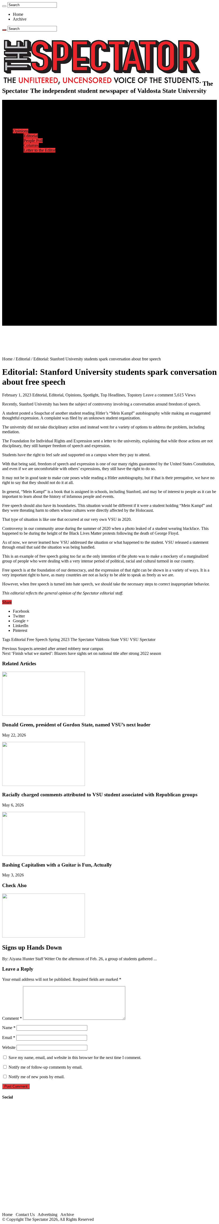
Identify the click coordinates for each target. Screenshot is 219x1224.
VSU (124, 639)
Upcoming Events (28, 294)
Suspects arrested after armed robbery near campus (52, 648)
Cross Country (36, 193)
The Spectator (82, 639)
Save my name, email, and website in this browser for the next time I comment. (75, 1057)
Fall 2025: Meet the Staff (44, 308)
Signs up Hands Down (32, 947)
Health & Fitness (38, 188)
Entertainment (24, 241)
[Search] (4, 6)
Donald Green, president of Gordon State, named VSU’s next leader (76, 724)
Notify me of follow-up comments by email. (46, 1067)
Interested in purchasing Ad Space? (53, 323)
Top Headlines (112, 395)
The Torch (21, 289)
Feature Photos (36, 280)
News (18, 111)
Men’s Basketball (38, 208)
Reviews (31, 251)
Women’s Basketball (41, 212)
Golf (27, 232)
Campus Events (37, 160)
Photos (18, 275)
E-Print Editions (26, 107)
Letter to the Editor (39, 150)
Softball (30, 217)
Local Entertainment (41, 260)
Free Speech (37, 639)
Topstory (134, 395)
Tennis (29, 236)
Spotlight (90, 395)
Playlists (30, 270)
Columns (31, 145)
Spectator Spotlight (40, 179)
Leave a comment (158, 395)
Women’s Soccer (38, 222)
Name (8, 1027)
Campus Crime (36, 116)
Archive (19, 19)
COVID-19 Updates (41, 126)
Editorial (31, 135)
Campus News (36, 164)
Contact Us (33, 304)
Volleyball (32, 227)
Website (8, 1047)
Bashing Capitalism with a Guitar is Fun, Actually (57, 865)
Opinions (20, 131)
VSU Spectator (142, 639)
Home (18, 14)
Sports (18, 184)
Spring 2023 (59, 639)
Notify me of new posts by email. (37, 1077)
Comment (12, 1018)
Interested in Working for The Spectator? (58, 318)
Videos (29, 265)
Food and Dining (38, 169)
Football (30, 198)
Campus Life (24, 155)
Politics (30, 121)
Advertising (47, 1214)
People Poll (33, 140)
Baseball (31, 203)
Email (8, 1037)
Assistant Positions (39, 313)
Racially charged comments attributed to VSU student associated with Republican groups (99, 794)
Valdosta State (107, 639)
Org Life (31, 174)
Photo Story (34, 284)
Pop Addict (33, 256)
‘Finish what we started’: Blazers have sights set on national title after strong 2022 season (81, 653)
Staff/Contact (24, 299)
